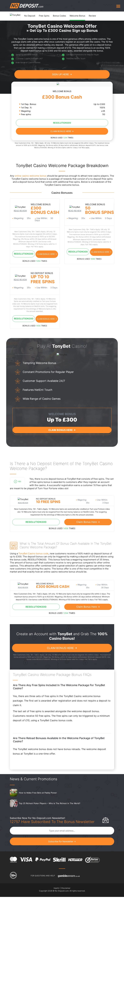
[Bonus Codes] (61, 13)
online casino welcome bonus (30, 175)
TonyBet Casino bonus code (33, 553)
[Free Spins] (46, 13)
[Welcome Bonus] (79, 13)
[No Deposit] (31, 13)
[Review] (94, 13)
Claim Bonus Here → (62, 131)
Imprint (56, 888)
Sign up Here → (62, 74)
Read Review (20, 210)
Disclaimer (65, 888)
